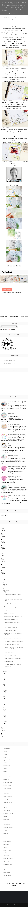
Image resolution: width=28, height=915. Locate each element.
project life (6, 779)
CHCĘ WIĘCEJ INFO (9, 13)
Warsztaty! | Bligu (9, 613)
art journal (6, 793)
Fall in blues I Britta (9, 661)
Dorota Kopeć (7, 875)
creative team (7, 785)
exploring (6, 816)
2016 (3, 735)
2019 (3, 566)
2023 (3, 541)
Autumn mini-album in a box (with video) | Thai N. (13, 595)
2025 (3, 528)
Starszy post (24, 316)
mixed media (7, 807)
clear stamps (13, 17)
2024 (3, 534)
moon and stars (7, 850)
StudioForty (18, 905)
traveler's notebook (9, 774)
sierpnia (5, 678)
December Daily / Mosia (14, 424)
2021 (3, 553)
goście (5, 830)
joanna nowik (6, 19)
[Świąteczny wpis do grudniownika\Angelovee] (14, 279)
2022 (3, 547)
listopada (5, 584)
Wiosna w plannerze (13, 455)
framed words (7, 841)
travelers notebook (19, 21)
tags (5, 791)
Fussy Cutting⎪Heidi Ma (11, 627)
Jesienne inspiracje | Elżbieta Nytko (13, 616)
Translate (12, 329)
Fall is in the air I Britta (10, 630)
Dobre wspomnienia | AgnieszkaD (13, 658)
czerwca (5, 690)
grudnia (5, 578)
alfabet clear (7, 836)
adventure (6, 855)
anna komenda (7, 788)
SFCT (5, 867)
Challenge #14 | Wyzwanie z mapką (17, 466)
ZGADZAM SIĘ (20, 13)
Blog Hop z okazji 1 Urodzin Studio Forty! (16, 496)
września (5, 671)
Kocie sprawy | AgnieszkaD (11, 619)
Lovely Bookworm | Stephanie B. (13, 638)
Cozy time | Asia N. (9, 610)
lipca (4, 684)
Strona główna (14, 316)
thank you (6, 861)
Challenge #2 (11, 413)
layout (5, 751)
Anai (5, 822)
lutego (5, 715)
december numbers (8, 827)
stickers (6, 757)
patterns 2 (6, 819)
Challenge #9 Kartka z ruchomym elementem (13, 665)
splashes (6, 833)
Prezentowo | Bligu (9, 652)
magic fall (13, 19)
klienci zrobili (7, 872)
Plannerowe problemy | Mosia (15, 485)
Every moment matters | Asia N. (12, 644)
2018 (3, 572)
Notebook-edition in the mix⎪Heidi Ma (17, 402)
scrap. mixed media (8, 858)
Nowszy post (3, 316)
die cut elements (8, 796)
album (5, 768)
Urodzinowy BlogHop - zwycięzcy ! (17, 434)
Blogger (14, 885)
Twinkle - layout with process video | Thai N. (14, 634)
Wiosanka (6, 805)
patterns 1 (6, 844)
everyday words (8, 802)
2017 (3, 728)
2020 (3, 559)
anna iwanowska (8, 838)
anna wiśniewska (8, 864)
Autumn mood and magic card (12, 607)
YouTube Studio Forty (9, 363)
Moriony (6, 847)
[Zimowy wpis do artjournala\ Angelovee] (4, 279)
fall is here (6, 853)
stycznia (5, 721)
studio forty (7, 765)
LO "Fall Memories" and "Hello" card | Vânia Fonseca (14, 623)
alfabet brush (7, 824)
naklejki (5, 771)
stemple (12, 21)
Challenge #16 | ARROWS (14, 476)
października (6, 590)
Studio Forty (4, 515)
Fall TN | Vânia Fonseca (10, 655)
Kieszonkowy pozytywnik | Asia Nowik (16, 444)
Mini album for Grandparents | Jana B (14, 641)
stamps (5, 762)
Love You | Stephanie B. (10, 603)
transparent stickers (9, 776)
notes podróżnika (8, 782)
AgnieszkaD (7, 760)
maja (4, 696)
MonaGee (6, 869)
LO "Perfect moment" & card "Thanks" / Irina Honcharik (14, 648)
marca (5, 709)
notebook (19, 19)
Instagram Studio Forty (9, 360)
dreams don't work (8, 813)
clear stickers (21, 17)
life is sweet (7, 810)
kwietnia (5, 703)
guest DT (6, 799)
